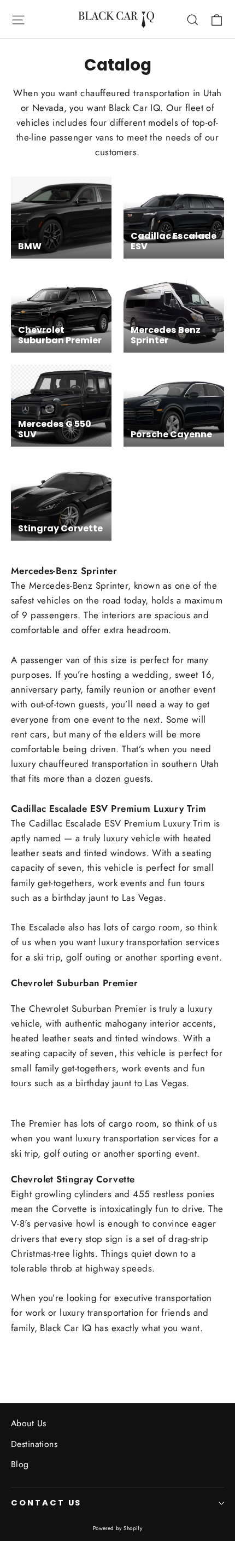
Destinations (34, 1444)
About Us (28, 1423)
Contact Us (46, 1502)
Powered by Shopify (118, 1528)
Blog (20, 1464)
